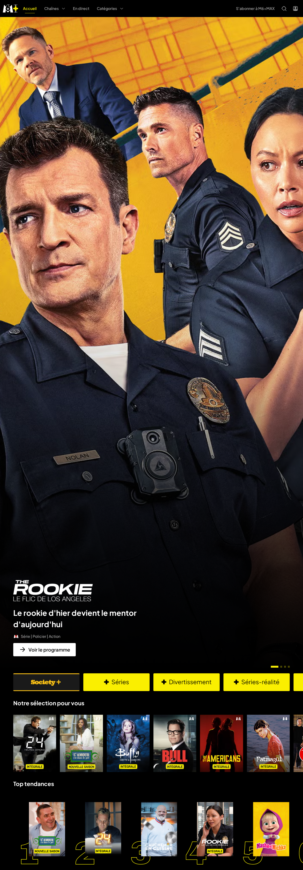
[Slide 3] (285, 667)
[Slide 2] (281, 667)
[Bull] (174, 743)
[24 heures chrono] (34, 743)
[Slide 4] (289, 667)
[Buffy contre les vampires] (128, 743)
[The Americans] (221, 743)
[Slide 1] (274, 667)
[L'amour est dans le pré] (81, 743)
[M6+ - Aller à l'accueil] (10, 7)
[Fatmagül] (268, 743)
